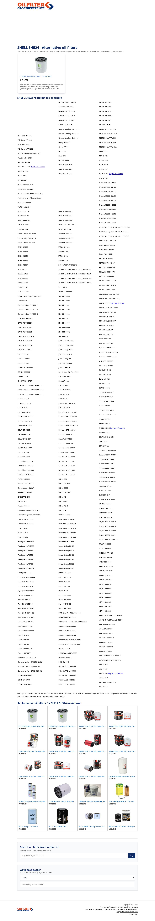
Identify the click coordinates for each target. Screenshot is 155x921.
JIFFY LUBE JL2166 (65, 350)
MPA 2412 (103, 156)
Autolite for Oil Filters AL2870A (30, 193)
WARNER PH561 (105, 651)
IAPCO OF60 (63, 251)
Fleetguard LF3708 (25, 564)
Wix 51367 (103, 678)
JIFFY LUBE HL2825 (66, 341)
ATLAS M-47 (22, 175)
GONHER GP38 (24, 680)
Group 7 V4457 (64, 142)
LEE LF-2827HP (64, 492)
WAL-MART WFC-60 (107, 624)
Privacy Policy (133, 914)
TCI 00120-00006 (106, 508)
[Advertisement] (77, 28)
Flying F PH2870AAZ (26, 590)
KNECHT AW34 (64, 407)
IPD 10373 (62, 287)
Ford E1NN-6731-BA (26, 617)
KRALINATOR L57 (65, 439)
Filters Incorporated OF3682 (29, 515)
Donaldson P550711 (26, 470)
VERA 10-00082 (105, 593)
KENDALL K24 (63, 394)
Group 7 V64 (63, 147)
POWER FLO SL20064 (107, 281)
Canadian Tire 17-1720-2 (28, 305)
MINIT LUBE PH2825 (66, 680)
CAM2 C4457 (23, 300)
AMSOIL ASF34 (24, 162)
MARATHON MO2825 (67, 617)
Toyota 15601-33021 (107, 535)
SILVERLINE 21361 (106, 437)
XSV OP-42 (103, 687)
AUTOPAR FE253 (24, 202)
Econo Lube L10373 (25, 483)
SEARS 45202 (104, 388)
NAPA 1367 (103, 178)
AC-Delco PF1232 (25, 140)
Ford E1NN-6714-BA (26, 608)
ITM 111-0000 (64, 327)
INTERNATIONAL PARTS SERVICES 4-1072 (74, 278)
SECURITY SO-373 (106, 397)
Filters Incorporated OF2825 (29, 510)
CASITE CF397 (23, 363)
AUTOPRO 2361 (24, 211)
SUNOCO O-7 (104, 495)
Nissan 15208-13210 (107, 182)
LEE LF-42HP (63, 506)
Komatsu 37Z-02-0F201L (68, 425)
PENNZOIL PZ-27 (106, 258)
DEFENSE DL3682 (25, 425)
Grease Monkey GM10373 (69, 129)
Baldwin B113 (23, 225)
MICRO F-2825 (64, 648)
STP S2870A (104, 446)
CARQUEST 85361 (25, 332)
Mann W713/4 (64, 586)
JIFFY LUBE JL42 (64, 358)
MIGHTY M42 (63, 662)
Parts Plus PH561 (106, 254)
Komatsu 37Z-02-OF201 (68, 430)
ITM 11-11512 (64, 318)
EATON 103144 (24, 479)
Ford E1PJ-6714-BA (25, 622)
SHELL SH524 (104, 428)
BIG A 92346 (23, 251)
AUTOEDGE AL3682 (25, 189)
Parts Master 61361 (107, 245)
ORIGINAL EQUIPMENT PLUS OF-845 (114, 232)
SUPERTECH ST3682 (107, 499)
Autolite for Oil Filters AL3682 (29, 198)
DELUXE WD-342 (24, 443)
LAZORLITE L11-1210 (66, 466)
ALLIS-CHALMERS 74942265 (29, 153)
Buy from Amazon (38, 167)
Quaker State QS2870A (108, 352)
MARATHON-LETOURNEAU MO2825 (72, 622)
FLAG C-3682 (23, 537)
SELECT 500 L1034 (106, 401)
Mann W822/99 (64, 608)
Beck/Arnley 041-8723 (27, 238)
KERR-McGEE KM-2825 (67, 403)
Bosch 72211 (23, 283)
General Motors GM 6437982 (29, 666)
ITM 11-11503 (64, 314)
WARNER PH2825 (106, 642)
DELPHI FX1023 (24, 434)
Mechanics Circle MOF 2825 (69, 640)
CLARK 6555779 (24, 403)
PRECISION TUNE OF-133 (109, 298)
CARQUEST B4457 (25, 350)
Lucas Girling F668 (65, 568)
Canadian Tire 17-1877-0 (28, 309)
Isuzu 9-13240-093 (65, 292)
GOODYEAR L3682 (65, 107)
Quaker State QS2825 (108, 348)
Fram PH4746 (23, 644)
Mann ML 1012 (64, 573)
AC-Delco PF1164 (25, 135)
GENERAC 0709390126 (27, 657)
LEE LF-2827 (63, 488)
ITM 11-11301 (64, 305)
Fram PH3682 (23, 640)
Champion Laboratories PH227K (31, 385)
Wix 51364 (103, 673)
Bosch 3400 (22, 269)
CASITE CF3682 (24, 358)
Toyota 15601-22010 (107, 522)
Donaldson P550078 (26, 461)
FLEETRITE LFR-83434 (26, 577)
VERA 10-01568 (105, 606)
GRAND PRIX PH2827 (66, 120)
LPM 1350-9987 (64, 515)
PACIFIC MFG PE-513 (107, 240)
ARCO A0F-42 (23, 171)
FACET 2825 (22, 501)
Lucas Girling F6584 (66, 559)
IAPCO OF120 (63, 247)
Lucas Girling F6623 (66, 564)
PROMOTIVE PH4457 (107, 321)
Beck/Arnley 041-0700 (27, 233)
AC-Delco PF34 (24, 144)
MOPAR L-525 (104, 124)
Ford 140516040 (24, 599)
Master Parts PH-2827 (67, 635)
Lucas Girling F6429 (66, 546)
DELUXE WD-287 (24, 439)
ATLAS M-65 (22, 180)
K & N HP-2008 (64, 376)
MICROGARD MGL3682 (67, 653)
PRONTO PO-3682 (106, 325)
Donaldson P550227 (26, 466)
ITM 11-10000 (64, 296)
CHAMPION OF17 (25, 381)
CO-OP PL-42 (23, 407)
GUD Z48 (62, 151)
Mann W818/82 (64, 604)
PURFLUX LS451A (106, 330)
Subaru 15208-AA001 (107, 455)
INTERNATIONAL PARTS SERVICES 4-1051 (74, 269)
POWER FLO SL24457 (107, 289)
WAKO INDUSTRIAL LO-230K (110, 615)
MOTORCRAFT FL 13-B (108, 133)
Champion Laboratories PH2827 (31, 394)
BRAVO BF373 (23, 292)
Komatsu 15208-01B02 (67, 412)
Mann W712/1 (64, 581)
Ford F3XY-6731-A (25, 626)
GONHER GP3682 (25, 675)
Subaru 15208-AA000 (107, 450)
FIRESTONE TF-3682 (26, 519)
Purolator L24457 (106, 339)
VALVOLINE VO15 (106, 571)
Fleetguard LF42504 (26, 568)
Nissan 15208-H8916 (107, 214)
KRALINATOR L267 (65, 434)
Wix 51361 (103, 669)
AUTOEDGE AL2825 (25, 184)
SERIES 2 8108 (104, 406)
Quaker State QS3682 (108, 356)
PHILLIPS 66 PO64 (106, 276)
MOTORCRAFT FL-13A (108, 147)
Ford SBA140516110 (26, 631)
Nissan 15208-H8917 (107, 218)
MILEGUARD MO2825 (67, 666)
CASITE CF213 (23, 354)
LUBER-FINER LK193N (67, 524)
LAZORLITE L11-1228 (66, 470)
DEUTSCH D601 (24, 457)
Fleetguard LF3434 (25, 550)
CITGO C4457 (23, 399)
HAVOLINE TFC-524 (66, 225)
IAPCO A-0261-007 (66, 238)
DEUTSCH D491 (24, 452)
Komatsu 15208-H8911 (67, 416)
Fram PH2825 (23, 635)
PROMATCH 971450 (107, 316)
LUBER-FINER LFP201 (66, 519)
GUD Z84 (62, 156)
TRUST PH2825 (105, 544)
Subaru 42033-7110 (107, 459)
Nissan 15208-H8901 (107, 200)
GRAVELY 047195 (65, 124)
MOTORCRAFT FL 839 (107, 142)
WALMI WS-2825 (105, 629)
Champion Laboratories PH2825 (31, 390)
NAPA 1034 (103, 160)
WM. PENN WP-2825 (107, 682)
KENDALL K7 (63, 399)
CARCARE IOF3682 (25, 318)
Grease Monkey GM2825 (68, 133)
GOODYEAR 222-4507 (67, 102)
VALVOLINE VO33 (106, 575)
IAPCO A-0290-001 (66, 242)
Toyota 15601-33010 (107, 526)
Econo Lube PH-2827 (26, 488)
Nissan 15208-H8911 (107, 209)
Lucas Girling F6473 (66, 550)
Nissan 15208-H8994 (107, 223)
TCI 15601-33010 (106, 513)
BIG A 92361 (23, 256)
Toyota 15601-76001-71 (108, 539)
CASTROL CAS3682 (25, 367)
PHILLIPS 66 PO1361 (107, 267)
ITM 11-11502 (64, 309)
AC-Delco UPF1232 (25, 149)
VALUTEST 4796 (105, 562)
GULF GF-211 (63, 160)
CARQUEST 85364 (25, 341)
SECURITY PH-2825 (106, 392)
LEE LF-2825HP (64, 483)
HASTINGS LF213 (65, 169)
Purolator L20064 (106, 334)
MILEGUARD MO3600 (67, 671)
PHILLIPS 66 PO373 (107, 272)
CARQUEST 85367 (25, 345)
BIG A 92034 (23, 247)
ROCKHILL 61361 (106, 365)
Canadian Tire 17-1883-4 (28, 314)
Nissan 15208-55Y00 (107, 187)
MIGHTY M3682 (64, 657)
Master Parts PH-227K (67, 626)
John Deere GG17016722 (68, 372)
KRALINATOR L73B (65, 443)
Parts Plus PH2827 (106, 249)
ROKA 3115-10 (105, 370)
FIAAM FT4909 (24, 506)
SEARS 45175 (104, 383)
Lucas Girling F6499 (66, 555)
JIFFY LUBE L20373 (65, 367)
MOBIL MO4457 (105, 115)
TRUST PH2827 (105, 548)
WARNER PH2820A (106, 637)
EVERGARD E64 (24, 497)
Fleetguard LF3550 (25, 555)
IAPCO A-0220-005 (66, 233)
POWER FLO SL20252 (107, 285)
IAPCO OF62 (63, 256)
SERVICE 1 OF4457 (106, 410)
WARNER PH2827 (106, 646)
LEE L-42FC (62, 479)
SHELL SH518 (104, 423)
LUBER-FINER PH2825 (67, 528)
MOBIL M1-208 (105, 107)
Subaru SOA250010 (107, 477)
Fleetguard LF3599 (25, 559)
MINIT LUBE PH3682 (66, 684)
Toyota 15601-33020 (107, 530)
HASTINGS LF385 (65, 211)
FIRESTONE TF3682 (25, 524)
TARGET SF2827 (105, 504)
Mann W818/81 (64, 599)
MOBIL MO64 (104, 120)
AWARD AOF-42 (24, 220)
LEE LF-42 (62, 497)
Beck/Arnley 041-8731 (27, 242)
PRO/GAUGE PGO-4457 (108, 307)
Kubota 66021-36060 (66, 448)
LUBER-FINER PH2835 (67, 537)
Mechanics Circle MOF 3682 (69, 644)
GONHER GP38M (24, 684)
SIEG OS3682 (104, 432)
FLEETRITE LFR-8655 (26, 581)
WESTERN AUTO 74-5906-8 (110, 660)
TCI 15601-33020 (106, 517)
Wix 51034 (103, 664)
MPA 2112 (103, 151)
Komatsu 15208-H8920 (67, 421)
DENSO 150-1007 (25, 448)
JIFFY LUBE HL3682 (66, 345)
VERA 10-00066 (105, 588)
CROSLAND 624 (24, 412)
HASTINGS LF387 (65, 216)
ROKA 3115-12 (105, 374)
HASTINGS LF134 (65, 165)
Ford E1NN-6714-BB (26, 613)
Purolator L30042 (106, 343)
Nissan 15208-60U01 (107, 196)
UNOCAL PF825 (105, 557)
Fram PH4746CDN (25, 648)
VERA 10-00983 (105, 602)
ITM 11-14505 (64, 323)
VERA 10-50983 (105, 611)
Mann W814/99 (64, 595)
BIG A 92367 (23, 265)
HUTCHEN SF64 (64, 229)
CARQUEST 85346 (25, 327)
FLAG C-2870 (23, 532)
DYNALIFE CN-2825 (25, 474)
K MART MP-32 (64, 390)
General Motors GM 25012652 (30, 662)
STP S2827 (103, 441)
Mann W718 (63, 590)
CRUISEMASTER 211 (26, 416)
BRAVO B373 (23, 287)
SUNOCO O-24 (105, 486)
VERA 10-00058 (105, 584)
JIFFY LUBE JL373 (65, 354)
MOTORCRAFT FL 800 (107, 138)
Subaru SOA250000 (107, 472)
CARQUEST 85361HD (26, 336)
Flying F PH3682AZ (25, 595)
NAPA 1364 (103, 174)
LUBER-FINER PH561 (66, 541)
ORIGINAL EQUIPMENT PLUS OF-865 (114, 236)
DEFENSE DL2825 (25, 421)
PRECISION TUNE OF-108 (109, 294)
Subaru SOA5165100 (107, 481)
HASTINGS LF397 (65, 220)
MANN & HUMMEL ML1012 (69, 613)
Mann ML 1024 (64, 577)
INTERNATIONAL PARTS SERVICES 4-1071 (74, 274)
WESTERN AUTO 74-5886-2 (110, 655)
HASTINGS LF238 (65, 174)
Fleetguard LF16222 (26, 546)
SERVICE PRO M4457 (107, 414)
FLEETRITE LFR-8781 (26, 586)
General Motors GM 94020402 (30, 671)
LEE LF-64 (62, 510)
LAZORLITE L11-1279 (66, 474)
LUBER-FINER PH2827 (67, 532)
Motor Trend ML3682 (107, 129)
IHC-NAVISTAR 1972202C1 (69, 265)
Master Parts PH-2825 (67, 631)
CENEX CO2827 (24, 372)
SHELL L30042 (105, 419)
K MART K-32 (63, 385)
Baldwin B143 (23, 229)
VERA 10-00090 (105, 597)
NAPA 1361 (103, 169)
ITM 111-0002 (64, 332)
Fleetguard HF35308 (26, 541)
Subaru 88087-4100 (107, 463)
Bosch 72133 (23, 278)
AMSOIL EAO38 (24, 167)
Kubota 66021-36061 (66, 452)
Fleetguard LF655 (25, 573)
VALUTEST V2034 (106, 566)
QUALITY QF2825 (106, 361)
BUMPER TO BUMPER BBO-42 (30, 296)
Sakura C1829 (104, 379)
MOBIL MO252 (105, 111)
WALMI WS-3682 (105, 633)
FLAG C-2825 (23, 528)
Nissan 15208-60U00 (107, 191)
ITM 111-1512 (64, 336)
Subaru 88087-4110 (107, 468)
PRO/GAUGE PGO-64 (107, 312)
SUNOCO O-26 (105, 490)
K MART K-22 (63, 381)
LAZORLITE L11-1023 (66, 461)
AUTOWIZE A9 (23, 216)
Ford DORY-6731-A (25, 604)
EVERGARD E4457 (25, 492)
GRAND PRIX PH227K (66, 111)
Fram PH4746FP (24, 653)
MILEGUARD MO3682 (67, 675)
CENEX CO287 (23, 376)
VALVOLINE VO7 (105, 580)
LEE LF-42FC (63, 501)
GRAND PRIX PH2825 (66, 115)
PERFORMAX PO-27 (107, 263)
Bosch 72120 (23, 274)
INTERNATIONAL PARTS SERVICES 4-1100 (74, 283)
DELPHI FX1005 (24, 430)
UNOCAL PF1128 (106, 553)
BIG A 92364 (23, 260)
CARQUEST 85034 (25, 323)
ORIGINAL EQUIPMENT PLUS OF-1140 (114, 227)
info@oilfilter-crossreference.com (127, 912)
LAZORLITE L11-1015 (66, 457)
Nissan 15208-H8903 (107, 205)
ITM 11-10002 (64, 300)
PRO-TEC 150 (104, 303)
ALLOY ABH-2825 (25, 158)
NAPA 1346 (103, 165)
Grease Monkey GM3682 (68, 138)
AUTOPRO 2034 (24, 207)
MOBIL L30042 (105, 102)
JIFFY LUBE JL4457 (65, 363)
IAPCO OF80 (63, 260)
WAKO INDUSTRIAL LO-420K (110, 620)
